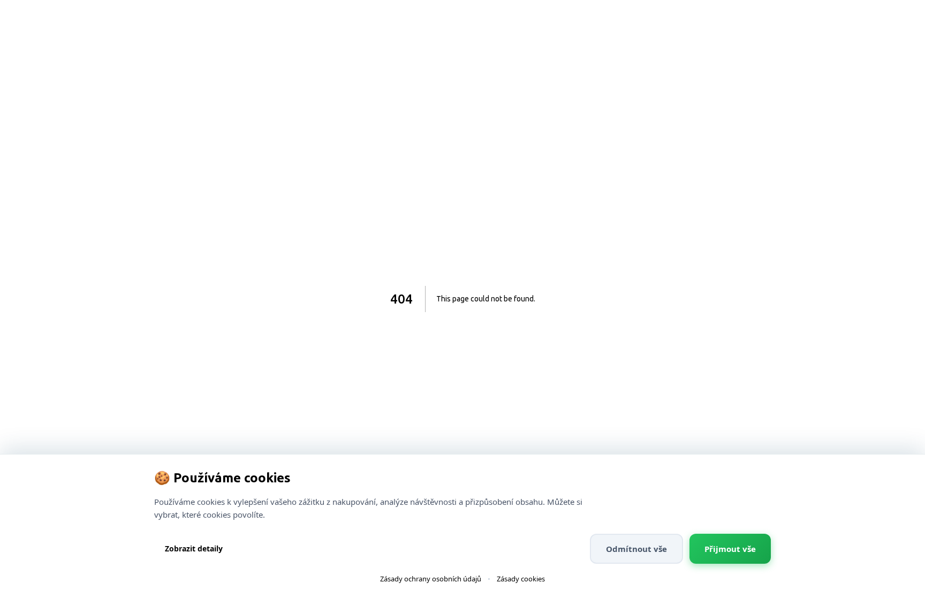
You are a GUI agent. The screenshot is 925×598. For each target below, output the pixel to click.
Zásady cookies (521, 579)
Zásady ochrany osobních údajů (430, 579)
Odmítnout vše (636, 548)
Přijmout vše (730, 548)
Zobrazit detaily (194, 548)
